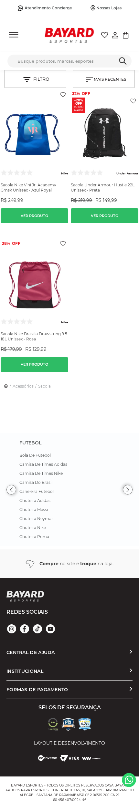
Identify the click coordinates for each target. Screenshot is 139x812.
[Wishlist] (104, 36)
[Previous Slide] (11, 489)
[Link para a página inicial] (6, 386)
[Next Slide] (128, 489)
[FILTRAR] (35, 79)
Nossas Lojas (109, 7)
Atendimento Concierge (48, 7)
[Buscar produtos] (122, 59)
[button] (34, 213)
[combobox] (69, 61)
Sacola (44, 386)
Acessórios (23, 386)
